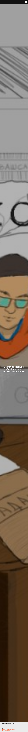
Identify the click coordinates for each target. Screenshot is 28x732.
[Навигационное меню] (26, 2)
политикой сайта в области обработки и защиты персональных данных (10, 729)
